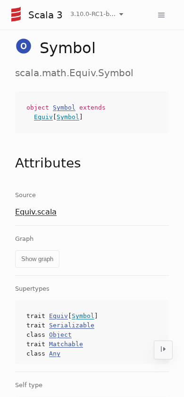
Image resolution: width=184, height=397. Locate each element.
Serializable (71, 325)
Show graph (37, 258)
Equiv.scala (36, 211)
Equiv (43, 116)
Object (60, 334)
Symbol (64, 107)
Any (54, 353)
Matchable (66, 344)
